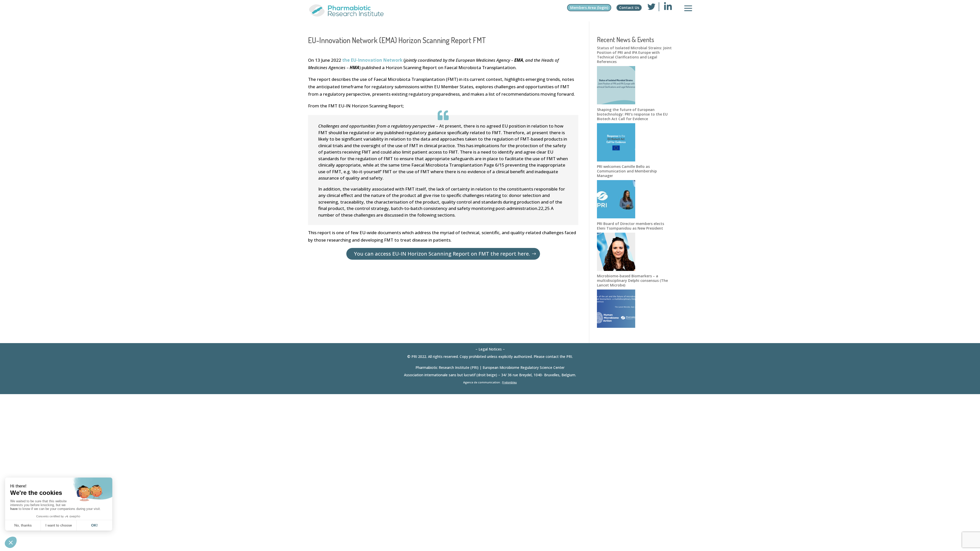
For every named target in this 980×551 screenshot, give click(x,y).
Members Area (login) (589, 7)
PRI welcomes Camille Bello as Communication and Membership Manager (627, 171)
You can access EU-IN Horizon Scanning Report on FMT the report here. (442, 253)
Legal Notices (490, 349)
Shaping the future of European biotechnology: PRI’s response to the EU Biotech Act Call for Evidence (632, 114)
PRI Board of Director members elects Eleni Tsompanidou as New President (630, 226)
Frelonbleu (509, 382)
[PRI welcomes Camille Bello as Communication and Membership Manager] (616, 217)
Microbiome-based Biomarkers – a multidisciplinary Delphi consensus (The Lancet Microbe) (632, 280)
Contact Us (629, 7)
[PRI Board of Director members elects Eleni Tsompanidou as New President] (616, 269)
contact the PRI (559, 356)
